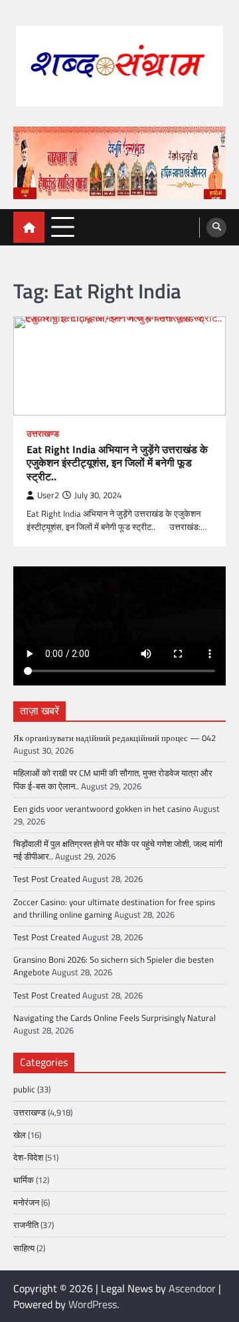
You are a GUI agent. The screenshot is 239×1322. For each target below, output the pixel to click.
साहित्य (24, 1248)
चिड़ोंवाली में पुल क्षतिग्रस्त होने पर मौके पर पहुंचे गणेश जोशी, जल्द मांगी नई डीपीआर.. (117, 850)
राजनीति (26, 1224)
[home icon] (28, 227)
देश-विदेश (28, 1157)
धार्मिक (23, 1179)
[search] (216, 228)
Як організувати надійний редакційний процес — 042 (114, 737)
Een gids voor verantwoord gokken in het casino (102, 808)
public (24, 1089)
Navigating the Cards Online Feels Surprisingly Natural (114, 1017)
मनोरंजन (26, 1202)
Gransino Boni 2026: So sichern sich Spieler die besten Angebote (113, 966)
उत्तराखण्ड (43, 434)
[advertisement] (119, 162)
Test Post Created (46, 878)
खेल (19, 1134)
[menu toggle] (62, 226)
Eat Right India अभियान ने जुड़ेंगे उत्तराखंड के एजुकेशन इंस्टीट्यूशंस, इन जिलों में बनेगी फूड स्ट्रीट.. (117, 463)
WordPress (92, 1304)
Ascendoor (192, 1288)
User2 (48, 495)
